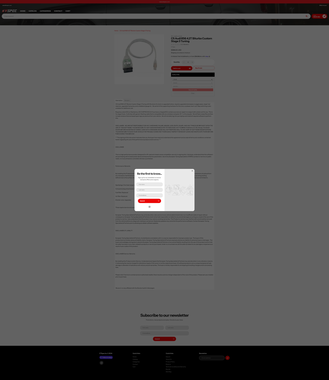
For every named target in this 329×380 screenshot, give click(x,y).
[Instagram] (149, 206)
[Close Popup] (192, 171)
